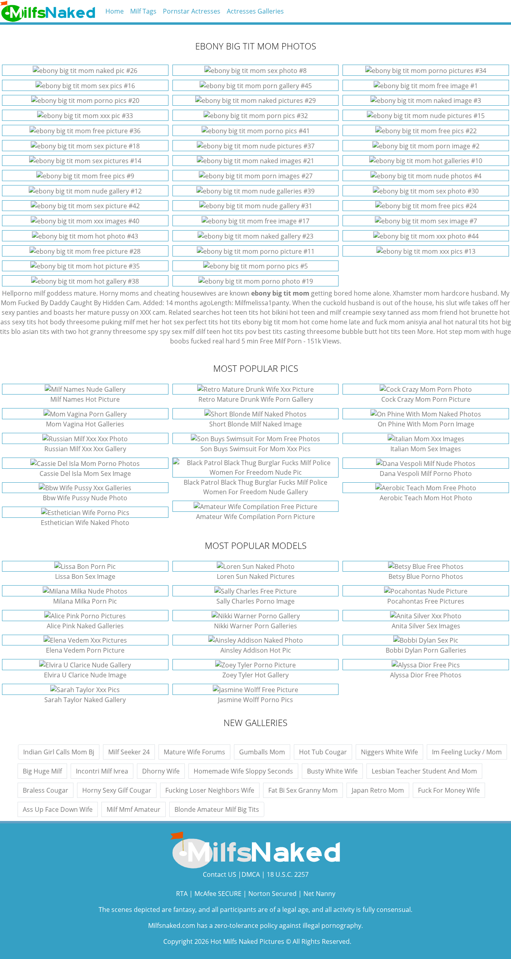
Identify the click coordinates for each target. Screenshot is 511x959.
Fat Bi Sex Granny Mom (303, 790)
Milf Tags (143, 11)
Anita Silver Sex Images (426, 626)
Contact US (219, 874)
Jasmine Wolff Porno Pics (255, 699)
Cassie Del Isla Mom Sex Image (85, 473)
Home (114, 11)
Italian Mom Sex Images (425, 448)
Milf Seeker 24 (129, 752)
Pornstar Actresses (191, 11)
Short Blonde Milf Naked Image (255, 424)
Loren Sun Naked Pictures (256, 576)
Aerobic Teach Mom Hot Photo (426, 497)
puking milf (118, 322)
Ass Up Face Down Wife (58, 809)
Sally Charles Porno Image (255, 601)
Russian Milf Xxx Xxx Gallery (85, 448)
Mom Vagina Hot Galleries (85, 424)
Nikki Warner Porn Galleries (255, 626)
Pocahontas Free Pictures (425, 601)
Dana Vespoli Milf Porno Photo (426, 473)
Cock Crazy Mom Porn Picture (425, 399)
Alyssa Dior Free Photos (425, 675)
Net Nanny (319, 893)
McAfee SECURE (218, 893)
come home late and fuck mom (358, 322)
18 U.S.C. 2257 (288, 874)
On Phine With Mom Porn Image (426, 424)
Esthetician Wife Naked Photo (85, 522)
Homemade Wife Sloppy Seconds (243, 771)
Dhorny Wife (161, 771)
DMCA (251, 874)
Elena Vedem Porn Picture (85, 650)
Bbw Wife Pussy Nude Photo (85, 497)
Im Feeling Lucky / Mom (467, 752)
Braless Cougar (45, 790)
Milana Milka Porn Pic (85, 601)
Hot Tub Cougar (323, 752)
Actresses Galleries (255, 11)
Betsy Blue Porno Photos (425, 576)
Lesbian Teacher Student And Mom (424, 771)
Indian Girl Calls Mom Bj (58, 752)
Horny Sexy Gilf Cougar (116, 790)
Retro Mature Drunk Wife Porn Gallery (255, 399)
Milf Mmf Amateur (133, 809)
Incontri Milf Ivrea (102, 771)
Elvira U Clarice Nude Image (85, 675)
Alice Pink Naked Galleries (85, 626)
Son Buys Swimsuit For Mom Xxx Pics (255, 448)
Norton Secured (272, 893)
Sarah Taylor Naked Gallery (85, 699)
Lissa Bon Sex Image (85, 576)
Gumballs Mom (262, 752)
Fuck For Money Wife (449, 790)
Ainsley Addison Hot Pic (255, 650)
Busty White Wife (332, 771)
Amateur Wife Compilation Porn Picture (255, 516)
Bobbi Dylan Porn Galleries (426, 650)
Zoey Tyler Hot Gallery (255, 675)
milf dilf (194, 331)
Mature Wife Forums (194, 752)
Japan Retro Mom (378, 790)
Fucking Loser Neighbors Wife (209, 790)
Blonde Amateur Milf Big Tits (216, 809)
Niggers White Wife (389, 752)
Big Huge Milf (42, 771)
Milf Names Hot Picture (85, 399)
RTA (182, 893)
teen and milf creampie (336, 312)
